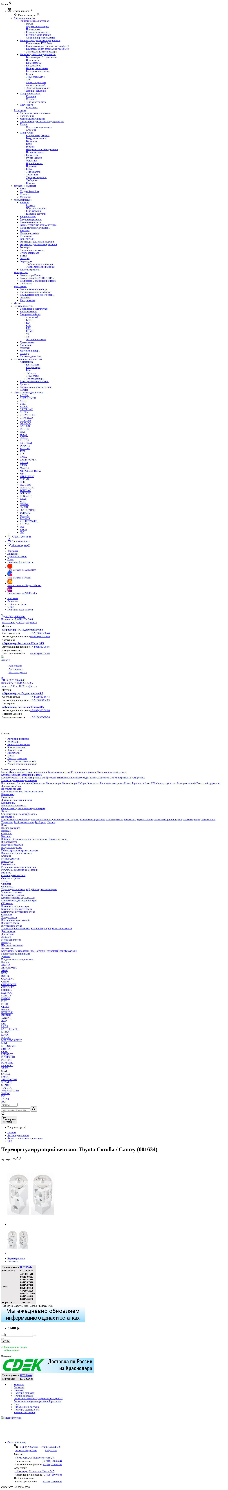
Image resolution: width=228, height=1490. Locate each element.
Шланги (30, 183)
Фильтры (24, 258)
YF (27, 334)
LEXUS (24, 462)
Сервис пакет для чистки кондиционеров (42, 121)
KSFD (29, 320)
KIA (22, 454)
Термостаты (32, 375)
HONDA (24, 440)
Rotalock (30, 205)
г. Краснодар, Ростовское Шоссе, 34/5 (23, 643)
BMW (23, 403)
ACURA (24, 395)
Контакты (12, 598)
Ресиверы (25, 247)
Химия (23, 124)
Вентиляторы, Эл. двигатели (41, 57)
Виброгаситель (28, 216)
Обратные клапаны (36, 208)
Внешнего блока (28, 311)
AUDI (23, 401)
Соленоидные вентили (32, 250)
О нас (10, 607)
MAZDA (24, 468)
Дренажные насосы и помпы (35, 113)
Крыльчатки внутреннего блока (37, 294)
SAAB (23, 498)
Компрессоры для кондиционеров (38, 280)
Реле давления (33, 211)
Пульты (24, 389)
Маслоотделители (29, 233)
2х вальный (32, 317)
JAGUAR (25, 448)
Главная (11, 1132)
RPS (28, 328)
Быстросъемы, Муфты (37, 135)
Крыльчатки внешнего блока (35, 292)
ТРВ (28, 79)
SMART (24, 507)
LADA (23, 457)
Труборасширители (36, 177)
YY (28, 336)
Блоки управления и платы (34, 381)
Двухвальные (27, 342)
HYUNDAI (26, 443)
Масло (29, 23)
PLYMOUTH (27, 487)
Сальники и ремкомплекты (40, 37)
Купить (5, 1341)
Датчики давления (36, 90)
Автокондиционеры (18, 1135)
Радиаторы (32, 107)
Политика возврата (24, 1393)
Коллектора (32, 155)
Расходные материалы (37, 71)
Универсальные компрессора (41, 51)
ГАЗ (22, 526)
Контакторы (32, 364)
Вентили (24, 202)
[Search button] (34, 1109)
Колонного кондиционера (33, 289)
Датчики (24, 384)
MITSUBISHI (27, 476)
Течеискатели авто (36, 102)
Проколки (31, 166)
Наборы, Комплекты (37, 68)
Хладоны (31, 130)
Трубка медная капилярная (40, 266)
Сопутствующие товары (39, 127)
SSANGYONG (28, 510)
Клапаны (24, 230)
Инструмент (26, 132)
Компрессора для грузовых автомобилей (47, 46)
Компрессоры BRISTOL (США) (37, 278)
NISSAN (24, 479)
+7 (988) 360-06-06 (40, 646)
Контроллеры (33, 367)
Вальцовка (31, 141)
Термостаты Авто (35, 76)
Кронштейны (27, 116)
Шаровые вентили (36, 213)
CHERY (24, 412)
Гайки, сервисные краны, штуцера (38, 225)
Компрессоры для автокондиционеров (40, 40)
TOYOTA (25, 518)
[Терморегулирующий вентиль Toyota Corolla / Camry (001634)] (30, 1224)
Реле (28, 370)
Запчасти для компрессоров (34, 21)
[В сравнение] (2, 1338)
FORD (23, 434)
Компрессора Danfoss (31, 275)
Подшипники (33, 29)
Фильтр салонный (35, 85)
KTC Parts (26, 1267)
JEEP (22, 451)
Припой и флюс (34, 163)
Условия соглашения (24, 1412)
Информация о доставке (26, 1407)
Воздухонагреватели (31, 219)
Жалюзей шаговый (36, 339)
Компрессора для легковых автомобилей (47, 49)
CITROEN (25, 420)
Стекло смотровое (29, 253)
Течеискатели (33, 171)
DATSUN (25, 426)
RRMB (29, 331)
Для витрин (26, 345)
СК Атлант (25, 283)
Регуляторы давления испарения (37, 241)
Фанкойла (25, 297)
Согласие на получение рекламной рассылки (37, 1401)
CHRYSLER (26, 417)
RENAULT (26, 496)
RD (28, 322)
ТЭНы (23, 255)
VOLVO (24, 524)
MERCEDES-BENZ (30, 470)
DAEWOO (25, 423)
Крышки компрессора (37, 32)
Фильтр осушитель (36, 82)
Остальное (31, 160)
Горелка (30, 146)
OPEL (23, 482)
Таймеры (31, 373)
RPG (28, 325)
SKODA (24, 504)
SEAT (23, 501)
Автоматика (26, 362)
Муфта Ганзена (34, 157)
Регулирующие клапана (38, 35)
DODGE (24, 429)
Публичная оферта (17, 604)
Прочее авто (26, 104)
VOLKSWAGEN (29, 521)
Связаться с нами (16, 1442)
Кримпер (31, 96)
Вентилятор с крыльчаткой (34, 308)
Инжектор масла (35, 152)
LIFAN (23, 465)
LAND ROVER (28, 459)
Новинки (18, 1390)
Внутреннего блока (30, 314)
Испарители (32, 60)
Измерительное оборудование (42, 149)
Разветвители (27, 239)
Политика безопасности (20, 609)
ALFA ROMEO (28, 398)
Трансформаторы (35, 378)
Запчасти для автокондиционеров (38, 54)
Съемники (31, 99)
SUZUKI (24, 515)
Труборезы (31, 180)
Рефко (29, 169)
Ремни (29, 74)
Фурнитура (26, 261)
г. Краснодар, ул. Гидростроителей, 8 (22, 629)
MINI (22, 473)
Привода (24, 194)
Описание (12, 1261)
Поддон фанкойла (29, 191)
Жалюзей (25, 348)
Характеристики (16, 1258)
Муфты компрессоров (37, 26)
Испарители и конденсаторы (35, 227)
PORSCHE (25, 493)
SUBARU (25, 512)
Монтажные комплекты (32, 118)
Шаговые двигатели (30, 356)
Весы (29, 144)
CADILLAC (26, 409)
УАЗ (22, 532)
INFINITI (25, 445)
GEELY (24, 437)
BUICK (24, 406)
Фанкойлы (25, 197)
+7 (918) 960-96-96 (40, 653)
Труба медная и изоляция (39, 264)
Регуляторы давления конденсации (38, 244)
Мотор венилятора (30, 350)
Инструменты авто (30, 93)
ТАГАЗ (23, 529)
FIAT (22, 431)
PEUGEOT (25, 484)
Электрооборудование (38, 88)
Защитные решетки (30, 269)
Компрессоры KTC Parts (39, 43)
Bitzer (23, 188)
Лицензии (12, 601)
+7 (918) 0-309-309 (40, 636)
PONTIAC (25, 490)
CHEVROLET (27, 415)
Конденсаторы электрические (35, 387)
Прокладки (26, 236)
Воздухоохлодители (30, 222)
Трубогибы (32, 174)
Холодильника (27, 300)
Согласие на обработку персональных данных (38, 1398)
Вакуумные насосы (36, 138)
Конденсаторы (33, 62)
